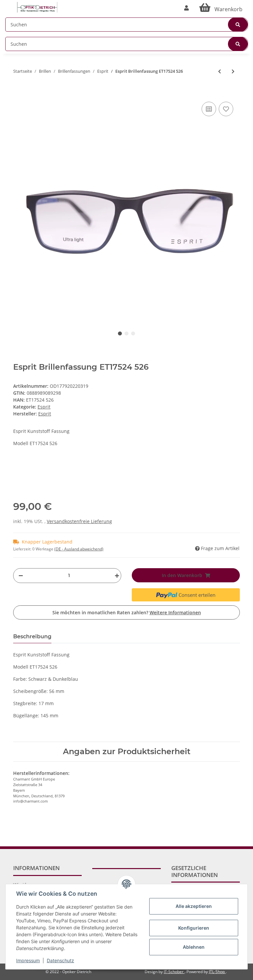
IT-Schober (174, 971)
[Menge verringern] (21, 576)
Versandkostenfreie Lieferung (79, 521)
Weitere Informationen (175, 612)
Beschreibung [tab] (32, 636)
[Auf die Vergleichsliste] (209, 109)
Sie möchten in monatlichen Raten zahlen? (126, 612)
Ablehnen (194, 947)
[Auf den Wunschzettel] (226, 109)
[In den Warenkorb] (18, 90)
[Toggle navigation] (8, 4)
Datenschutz (60, 960)
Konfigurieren (193, 928)
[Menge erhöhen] (115, 576)
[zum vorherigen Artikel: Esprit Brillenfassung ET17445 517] (219, 71)
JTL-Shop (217, 971)
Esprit (44, 407)
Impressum (28, 960)
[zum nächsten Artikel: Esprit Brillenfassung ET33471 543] (233, 71)
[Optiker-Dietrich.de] (37, 7)
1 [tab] (120, 333)
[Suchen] (238, 24)
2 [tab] (126, 333)
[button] (186, 7)
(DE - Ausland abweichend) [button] (78, 549)
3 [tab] (133, 333)
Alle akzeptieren (194, 906)
